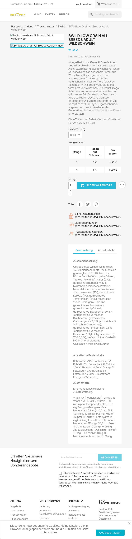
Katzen (50, 14)
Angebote (16, 506)
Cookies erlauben (110, 532)
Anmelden (74, 510)
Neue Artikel (17, 510)
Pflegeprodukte (19, 518)
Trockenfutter (18, 514)
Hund (38, 14)
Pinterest (96, 204)
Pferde (64, 14)
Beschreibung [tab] (84, 250)
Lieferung (44, 506)
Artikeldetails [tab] (106, 250)
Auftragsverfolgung (79, 506)
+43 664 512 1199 (42, 4)
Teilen (79, 204)
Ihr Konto (75, 500)
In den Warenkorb (96, 185)
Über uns (44, 518)
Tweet (88, 204)
